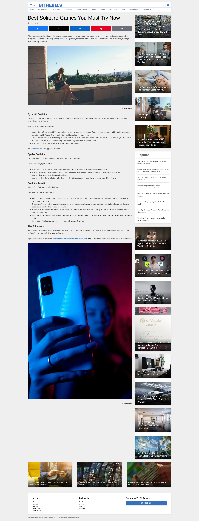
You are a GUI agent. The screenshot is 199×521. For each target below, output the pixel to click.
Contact (35, 504)
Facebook (82, 502)
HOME (32, 9)
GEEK (123, 9)
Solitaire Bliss (36, 149)
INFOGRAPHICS (134, 9)
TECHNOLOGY (42, 9)
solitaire (62, 39)
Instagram (82, 508)
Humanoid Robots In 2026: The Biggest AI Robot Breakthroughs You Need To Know (152, 243)
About (34, 502)
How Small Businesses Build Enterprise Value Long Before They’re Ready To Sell (150, 142)
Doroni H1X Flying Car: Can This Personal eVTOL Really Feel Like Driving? (152, 399)
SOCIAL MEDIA (56, 9)
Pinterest (82, 506)
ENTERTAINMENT (82, 9)
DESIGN (102, 9)
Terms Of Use (36, 510)
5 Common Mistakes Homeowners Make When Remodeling (149, 426)
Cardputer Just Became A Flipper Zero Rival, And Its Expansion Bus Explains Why (147, 483)
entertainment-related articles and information (69, 239)
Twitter (81, 504)
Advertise (35, 506)
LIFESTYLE (113, 9)
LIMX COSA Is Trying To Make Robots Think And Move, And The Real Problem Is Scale (152, 298)
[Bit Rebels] (49, 5)
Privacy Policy (36, 508)
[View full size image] (80, 75)
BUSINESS (69, 9)
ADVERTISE (147, 9)
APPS (94, 9)
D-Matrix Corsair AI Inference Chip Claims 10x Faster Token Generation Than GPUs (153, 345)
